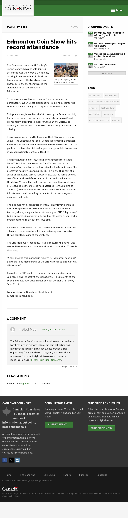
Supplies (83, 474)
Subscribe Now (101, 428)
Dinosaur (93, 107)
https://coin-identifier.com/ (46, 359)
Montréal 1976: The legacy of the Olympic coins (109, 34)
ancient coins (95, 95)
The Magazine (27, 474)
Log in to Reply (69, 366)
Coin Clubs (49, 474)
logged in (25, 383)
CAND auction (111, 95)
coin (91, 101)
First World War (108, 107)
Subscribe (102, 474)
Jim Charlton (94, 114)
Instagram (17, 460)
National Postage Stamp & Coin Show (109, 44)
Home (8, 474)
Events (67, 474)
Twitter (11, 460)
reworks (116, 120)
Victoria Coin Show (105, 64)
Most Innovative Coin (99, 120)
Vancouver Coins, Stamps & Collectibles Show (109, 55)
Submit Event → (59, 424)
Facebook (4, 460)
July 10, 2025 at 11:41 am (53, 329)
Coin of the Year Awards (108, 101)
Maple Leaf (108, 114)
